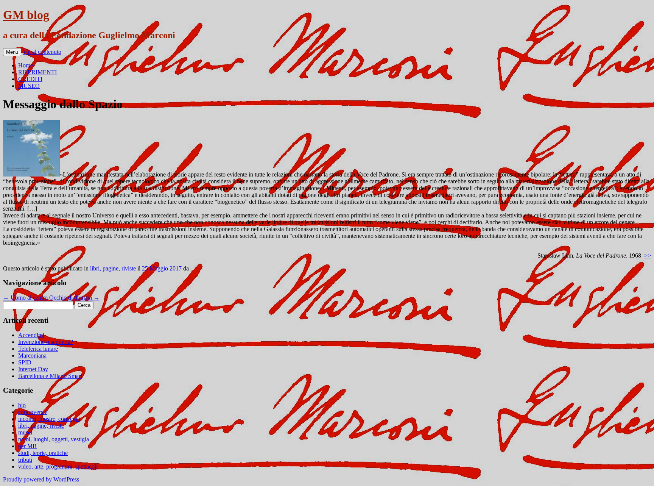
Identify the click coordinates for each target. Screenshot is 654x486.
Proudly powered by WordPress (41, 479)
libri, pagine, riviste (113, 268)
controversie (32, 412)
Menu (12, 52)
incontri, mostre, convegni (49, 419)
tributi (25, 459)
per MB (27, 446)
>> (647, 255)
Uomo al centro (25, 297)
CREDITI (30, 79)
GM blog (26, 15)
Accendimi (31, 335)
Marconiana (32, 355)
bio (22, 405)
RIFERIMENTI (37, 72)
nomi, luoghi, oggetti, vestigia (53, 439)
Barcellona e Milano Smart (50, 376)
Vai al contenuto (42, 51)
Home (25, 65)
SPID (24, 362)
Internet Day (33, 369)
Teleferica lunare (38, 348)
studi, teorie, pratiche (43, 453)
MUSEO (29, 86)
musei (25, 432)
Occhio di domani (74, 297)
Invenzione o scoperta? (45, 342)
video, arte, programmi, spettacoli (58, 466)
